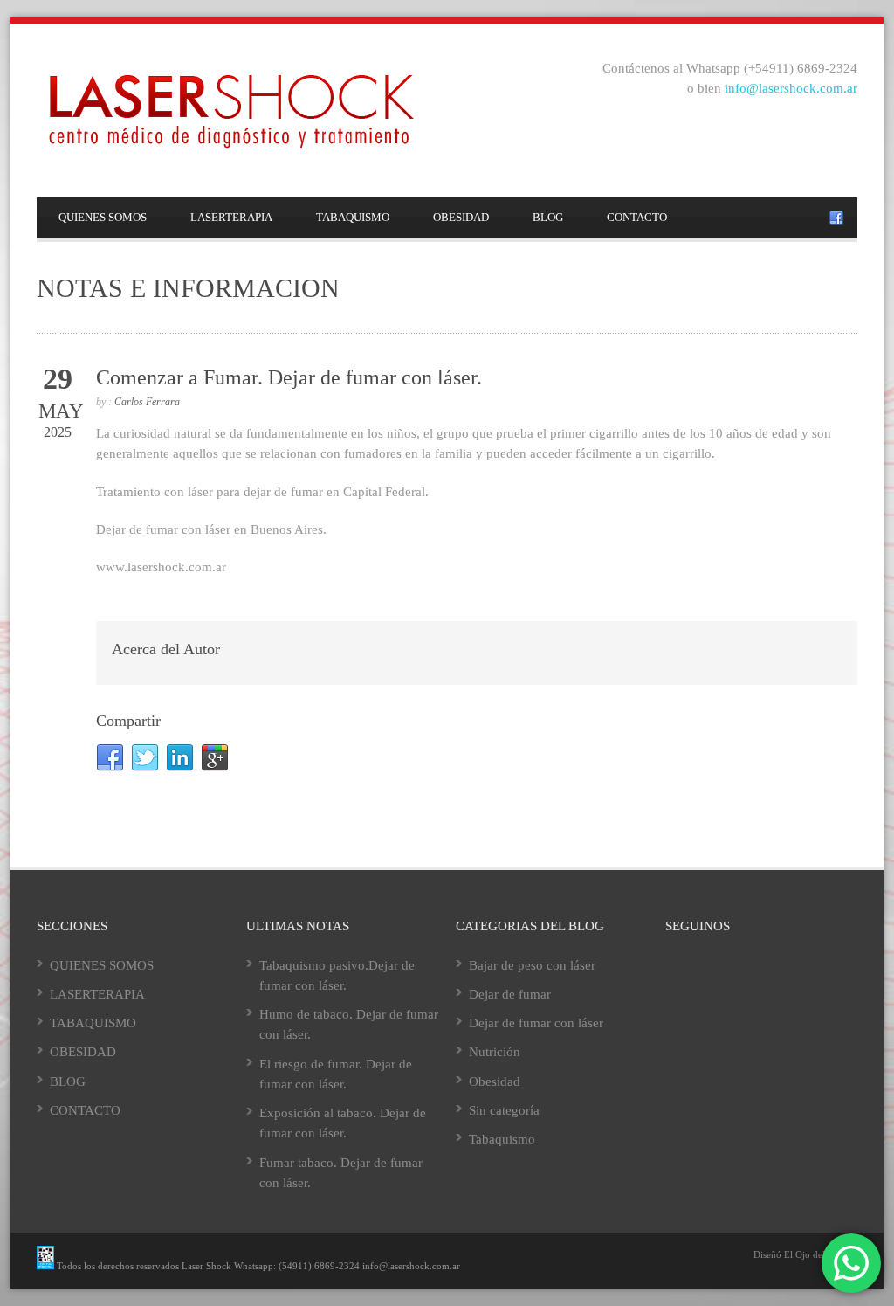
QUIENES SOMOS (102, 217)
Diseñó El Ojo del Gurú (801, 1254)
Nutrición (494, 1052)
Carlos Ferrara (147, 402)
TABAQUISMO (352, 217)
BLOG (548, 217)
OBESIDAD (461, 217)
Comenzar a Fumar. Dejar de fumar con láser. (289, 377)
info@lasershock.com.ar (791, 88)
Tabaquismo (502, 1139)
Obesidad (494, 1081)
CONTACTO (637, 217)
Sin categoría (504, 1110)
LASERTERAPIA (231, 217)
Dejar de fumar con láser (536, 1023)
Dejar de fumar (510, 994)
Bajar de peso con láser (532, 965)
